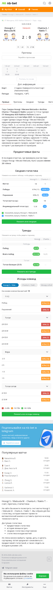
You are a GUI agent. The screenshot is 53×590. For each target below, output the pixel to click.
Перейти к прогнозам (26, 57)
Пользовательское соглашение (14, 560)
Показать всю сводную (26, 221)
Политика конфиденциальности (14, 558)
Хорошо (42, 576)
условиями (28, 578)
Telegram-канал (11, 568)
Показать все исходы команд (26, 414)
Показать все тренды (26, 271)
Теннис (4, 14)
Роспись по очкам (26, 79)
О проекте (6, 563)
